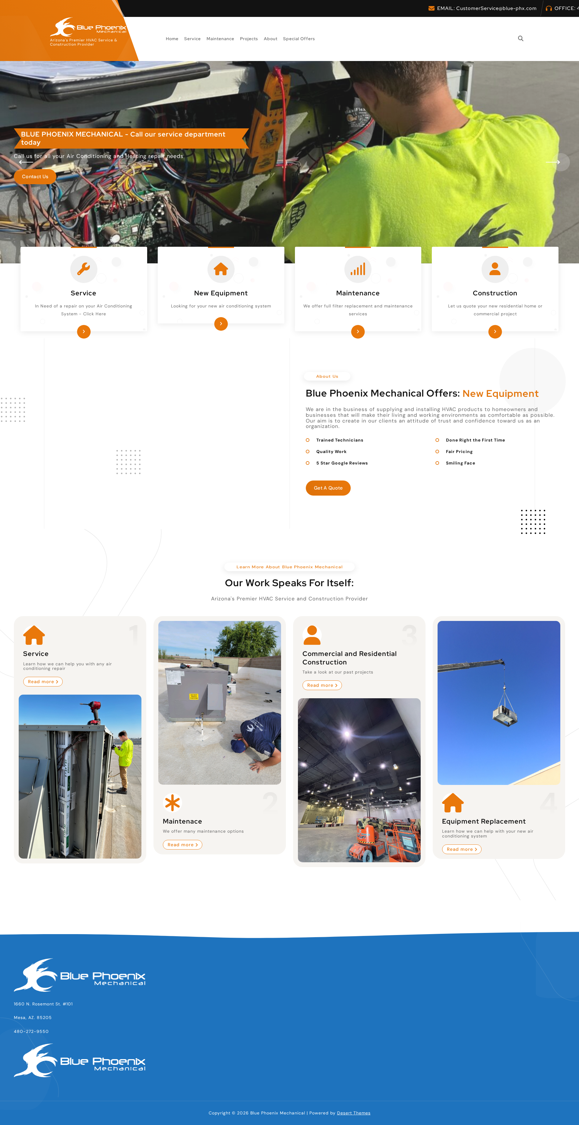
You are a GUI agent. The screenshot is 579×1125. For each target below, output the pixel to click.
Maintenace (182, 821)
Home (172, 38)
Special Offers (299, 38)
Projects (249, 38)
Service (192, 38)
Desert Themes (354, 1113)
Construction (495, 293)
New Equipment (221, 293)
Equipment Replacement (484, 821)
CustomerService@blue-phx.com (496, 8)
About (270, 38)
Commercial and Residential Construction (349, 658)
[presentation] (18, 162)
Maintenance (220, 38)
